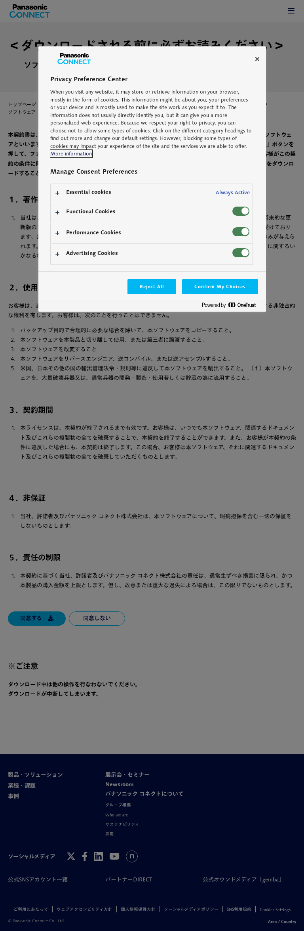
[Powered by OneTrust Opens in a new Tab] (232, 307)
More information (71, 153)
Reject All (152, 286)
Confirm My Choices (219, 286)
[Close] (257, 59)
